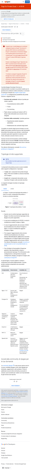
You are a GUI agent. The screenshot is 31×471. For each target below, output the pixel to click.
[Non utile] (17, 27)
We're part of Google (6, 407)
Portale (27, 23)
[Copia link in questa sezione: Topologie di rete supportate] (24, 154)
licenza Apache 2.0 (9, 394)
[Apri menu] (2, 2)
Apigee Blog (4, 438)
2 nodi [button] (12, 188)
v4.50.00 (21, 6)
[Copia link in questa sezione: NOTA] (10, 159)
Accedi (27, 1)
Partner (3, 412)
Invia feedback (6, 30)
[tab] (5, 189)
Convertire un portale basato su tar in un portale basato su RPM (16, 243)
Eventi (2, 409)
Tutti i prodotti (4, 457)
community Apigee (8, 365)
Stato (2, 425)
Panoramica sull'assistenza (7, 423)
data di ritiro (16, 69)
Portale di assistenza (6, 427)
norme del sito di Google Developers (9, 396)
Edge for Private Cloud (8, 6)
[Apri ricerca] (23, 2)
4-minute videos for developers (8, 436)
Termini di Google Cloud (20, 464)
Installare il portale (24, 350)
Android (3, 448)
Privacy (3, 464)
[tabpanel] (15, 200)
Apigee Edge (4, 23)
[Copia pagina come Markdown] (20, 33)
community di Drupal (9, 257)
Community (4, 420)
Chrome (3, 450)
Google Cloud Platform (6, 455)
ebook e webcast (5, 414)
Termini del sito (9, 464)
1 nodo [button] (5, 188)
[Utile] (15, 27)
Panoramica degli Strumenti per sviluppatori (11, 433)
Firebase (3, 453)
